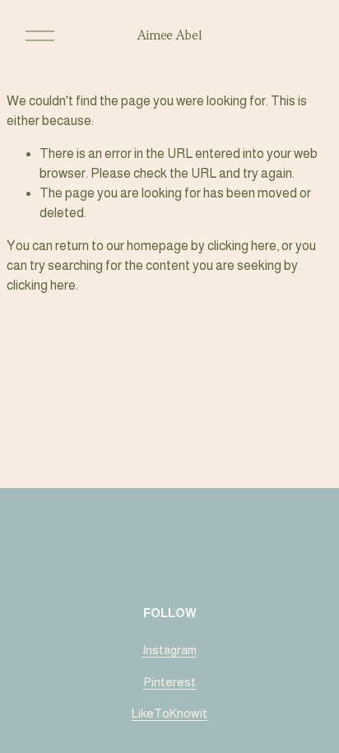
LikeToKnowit (169, 713)
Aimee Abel (169, 35)
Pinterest (169, 682)
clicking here (241, 246)
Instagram (169, 650)
